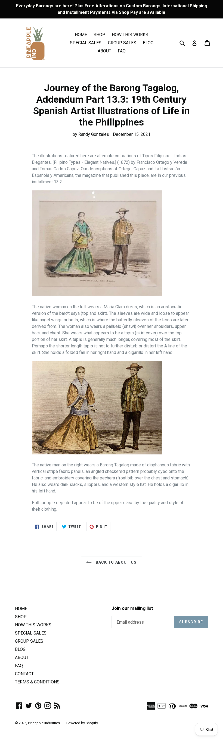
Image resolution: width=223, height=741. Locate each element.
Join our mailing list (132, 608)
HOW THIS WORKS (130, 34)
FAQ (122, 51)
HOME (81, 34)
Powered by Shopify (82, 723)
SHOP (99, 34)
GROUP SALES (122, 42)
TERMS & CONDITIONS (37, 682)
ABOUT (104, 51)
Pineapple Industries (44, 723)
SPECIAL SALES (85, 42)
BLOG (148, 42)
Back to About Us (115, 562)
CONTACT (24, 673)
